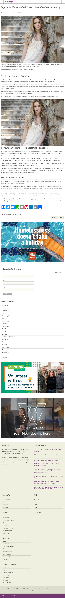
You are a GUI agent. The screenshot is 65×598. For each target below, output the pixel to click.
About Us (36, 499)
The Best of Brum (6, 352)
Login (35, 507)
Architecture (6, 512)
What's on (4, 357)
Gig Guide (4, 331)
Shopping (4, 344)
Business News (6, 308)
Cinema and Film (6, 310)
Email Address (7, 274)
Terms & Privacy (38, 515)
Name (4, 280)
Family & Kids (5, 321)
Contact (36, 502)
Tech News (5, 349)
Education (4, 318)
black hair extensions (45, 168)
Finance (5, 502)
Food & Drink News (7, 326)
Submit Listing (37, 512)
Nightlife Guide (18, 588)
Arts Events (5, 305)
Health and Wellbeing (8, 520)
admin (9, 13)
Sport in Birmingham (8, 546)
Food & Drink (34, 588)
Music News (5, 339)
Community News (6, 316)
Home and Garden (7, 536)
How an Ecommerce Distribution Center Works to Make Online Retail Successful (48, 488)
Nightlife (5, 569)
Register (36, 509)
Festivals (4, 323)
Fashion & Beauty (17, 214)
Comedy (4, 313)
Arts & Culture (8, 588)
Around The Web (10, 214)
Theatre (4, 355)
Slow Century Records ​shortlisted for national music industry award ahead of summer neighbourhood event (47, 470)
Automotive (6, 533)
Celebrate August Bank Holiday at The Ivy (46, 460)
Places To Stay (30, 590)
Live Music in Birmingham (8, 336)
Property (5, 504)
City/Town (5, 287)
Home (35, 504)
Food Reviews (5, 329)
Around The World (8, 528)
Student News (5, 347)
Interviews (4, 334)
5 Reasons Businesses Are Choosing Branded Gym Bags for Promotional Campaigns (47, 482)
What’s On (26, 588)
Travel (4, 523)
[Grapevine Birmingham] (31, 1)
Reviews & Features (7, 342)
